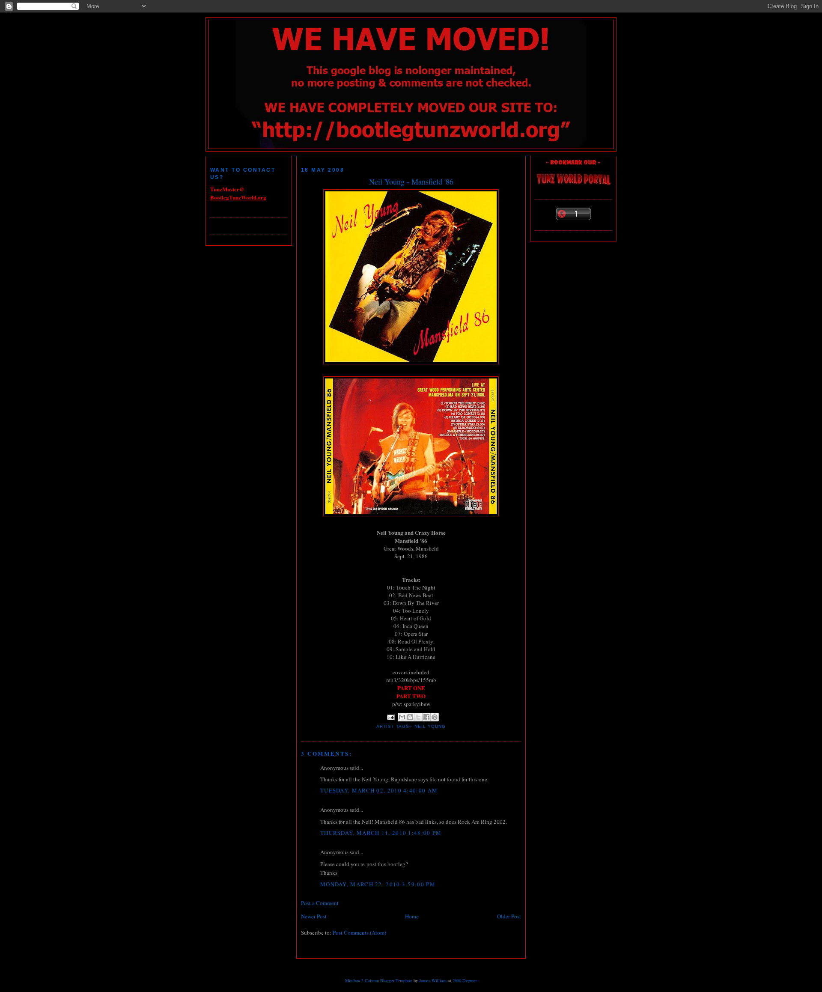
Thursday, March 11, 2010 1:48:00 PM (381, 833)
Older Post (509, 916)
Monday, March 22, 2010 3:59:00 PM (377, 884)
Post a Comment (320, 903)
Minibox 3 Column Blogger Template (378, 980)
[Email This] (402, 717)
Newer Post (314, 916)
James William (433, 980)
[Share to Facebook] (426, 717)
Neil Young (430, 726)
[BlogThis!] (410, 717)
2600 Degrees (465, 980)
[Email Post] (390, 717)
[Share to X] (418, 717)
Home (412, 916)
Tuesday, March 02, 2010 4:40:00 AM (379, 790)
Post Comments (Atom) (359, 932)
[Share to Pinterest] (434, 717)
